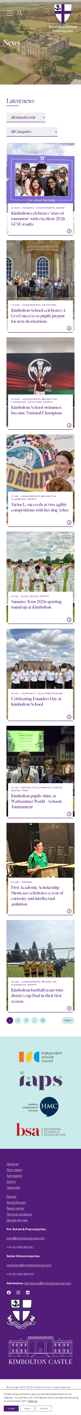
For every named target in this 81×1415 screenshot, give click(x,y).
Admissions (14, 1176)
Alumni (11, 1181)
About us (12, 1164)
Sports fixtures (16, 1202)
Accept (11, 1408)
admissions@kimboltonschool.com (47, 1283)
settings (32, 1401)
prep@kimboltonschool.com (25, 1238)
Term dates (14, 1170)
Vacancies (13, 1187)
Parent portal (15, 1208)
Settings (44, 1408)
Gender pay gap (17, 1220)
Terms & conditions (19, 1214)
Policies (11, 1196)
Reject (27, 1408)
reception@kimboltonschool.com (29, 1265)
